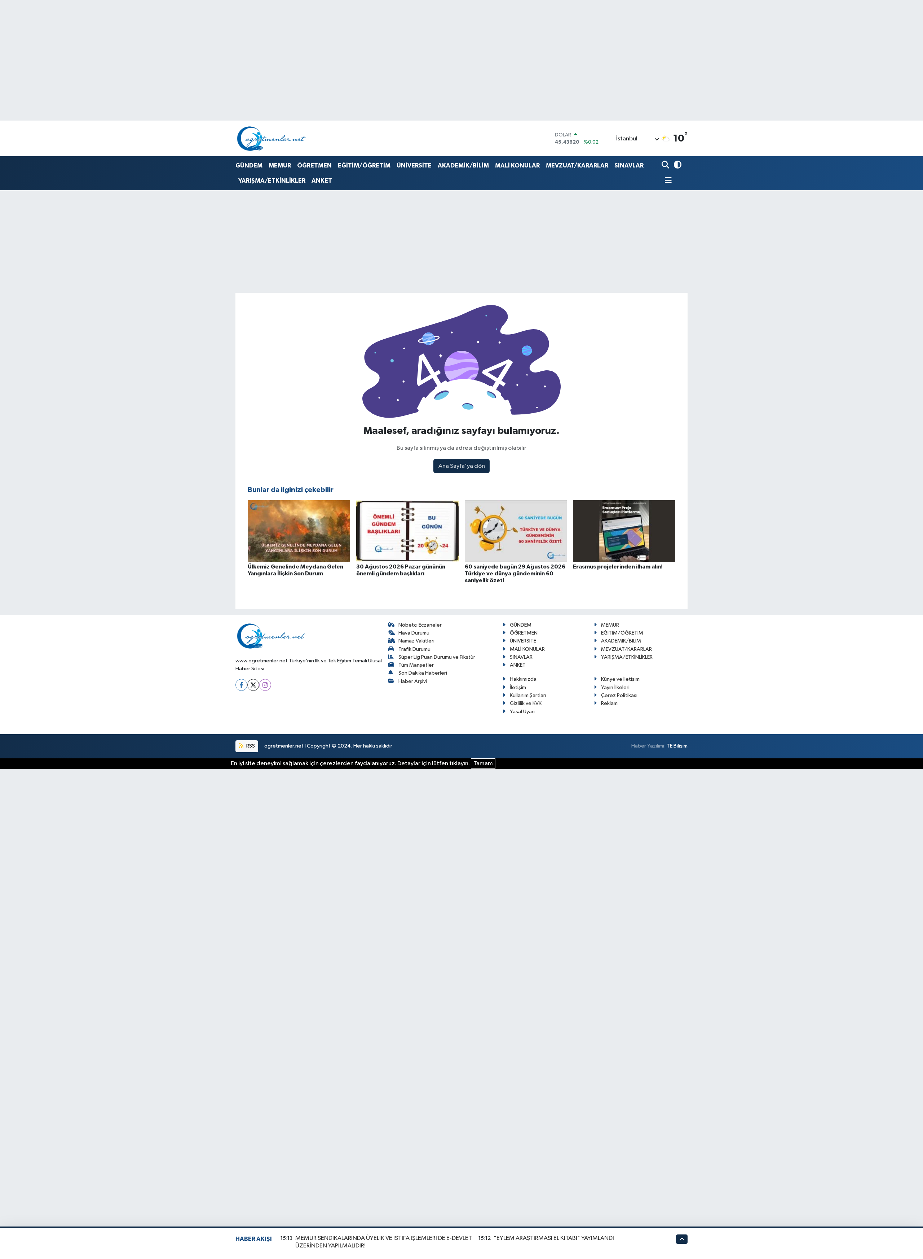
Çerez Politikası (619, 695)
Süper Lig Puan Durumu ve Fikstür (436, 657)
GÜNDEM (248, 165)
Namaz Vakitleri (416, 641)
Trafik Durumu (414, 649)
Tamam (483, 764)
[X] (253, 685)
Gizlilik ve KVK (526, 703)
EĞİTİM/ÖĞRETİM (364, 165)
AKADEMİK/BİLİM (463, 165)
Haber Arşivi (412, 681)
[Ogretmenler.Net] (271, 138)
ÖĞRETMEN (314, 165)
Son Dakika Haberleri (422, 673)
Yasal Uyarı (522, 711)
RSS (250, 746)
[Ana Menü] (667, 181)
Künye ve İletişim (620, 679)
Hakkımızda (523, 679)
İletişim (518, 687)
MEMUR (280, 165)
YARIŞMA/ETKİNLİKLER (271, 181)
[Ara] (666, 165)
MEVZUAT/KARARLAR (577, 165)
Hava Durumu (413, 633)
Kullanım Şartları (528, 695)
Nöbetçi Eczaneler (420, 625)
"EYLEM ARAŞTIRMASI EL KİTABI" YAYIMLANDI (554, 1238)
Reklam (609, 703)
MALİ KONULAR (517, 165)
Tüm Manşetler (416, 665)
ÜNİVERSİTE (414, 165)
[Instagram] (265, 685)
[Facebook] (241, 685)
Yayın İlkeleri (615, 687)
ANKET (322, 181)
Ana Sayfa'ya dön (461, 466)
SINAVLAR (629, 165)
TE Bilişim (677, 746)
